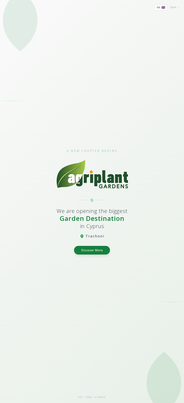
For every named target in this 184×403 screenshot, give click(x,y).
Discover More (92, 250)
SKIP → (175, 7)
